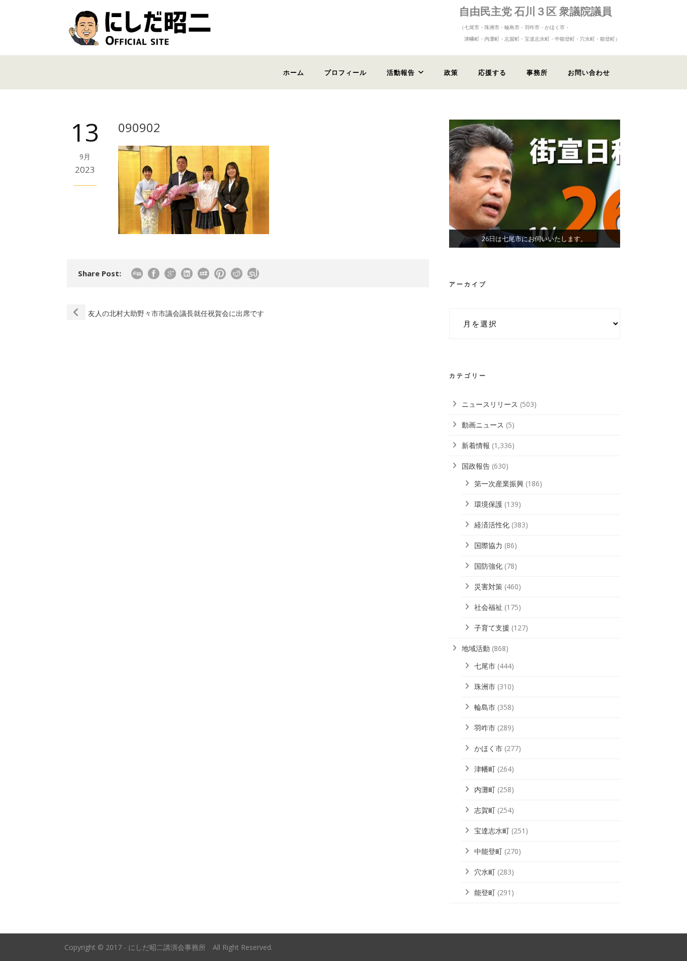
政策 (451, 72)
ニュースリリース (490, 404)
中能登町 (488, 851)
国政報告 (476, 466)
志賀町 (484, 810)
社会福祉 (488, 607)
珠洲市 (484, 686)
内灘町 (484, 789)
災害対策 (488, 586)
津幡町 (484, 769)
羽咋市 (484, 727)
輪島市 (484, 707)
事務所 (537, 72)
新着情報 (476, 445)
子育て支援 (491, 627)
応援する (492, 72)
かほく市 (488, 748)
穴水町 (484, 872)
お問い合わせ (589, 72)
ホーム (293, 72)
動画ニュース (483, 425)
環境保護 (488, 504)
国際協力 (488, 545)
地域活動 (476, 648)
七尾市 (484, 666)
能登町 (484, 892)
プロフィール (345, 72)
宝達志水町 (491, 830)
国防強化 (488, 566)
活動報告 (401, 72)
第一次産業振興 (499, 483)
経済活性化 (491, 524)
